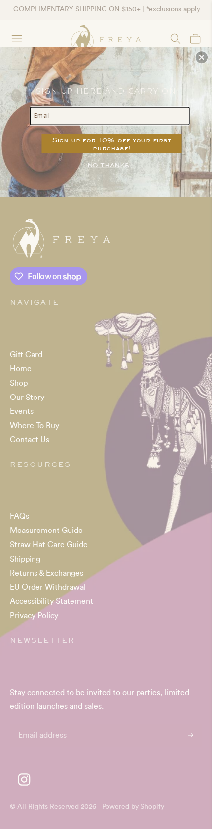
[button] (202, 57)
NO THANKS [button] (108, 164)
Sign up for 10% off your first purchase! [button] (112, 143)
